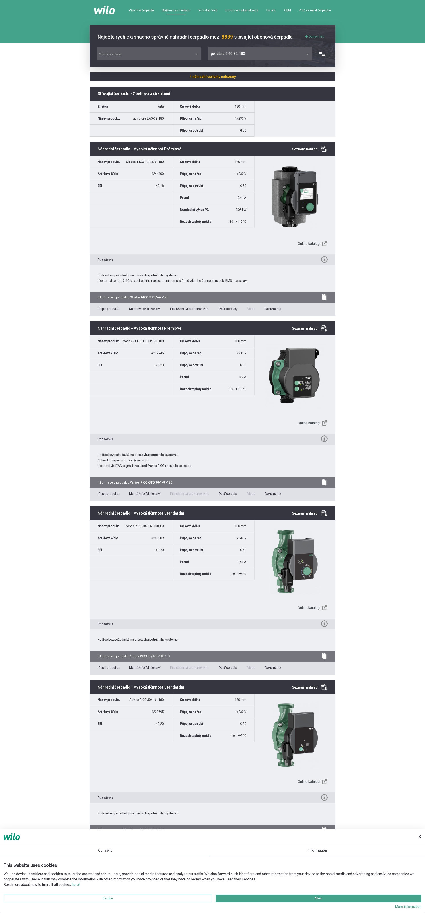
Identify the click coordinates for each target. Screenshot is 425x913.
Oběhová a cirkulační (176, 10)
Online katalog (309, 244)
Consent (105, 850)
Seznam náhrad (304, 149)
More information (408, 907)
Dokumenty (273, 309)
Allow (318, 898)
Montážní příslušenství (144, 309)
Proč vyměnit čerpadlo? (315, 10)
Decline (108, 898)
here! (76, 884)
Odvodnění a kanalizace (241, 10)
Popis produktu (109, 309)
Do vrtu (271, 10)
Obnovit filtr (316, 36)
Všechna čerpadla (141, 10)
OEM (287, 10)
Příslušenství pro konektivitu (189, 309)
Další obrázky (228, 309)
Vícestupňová (207, 10)
